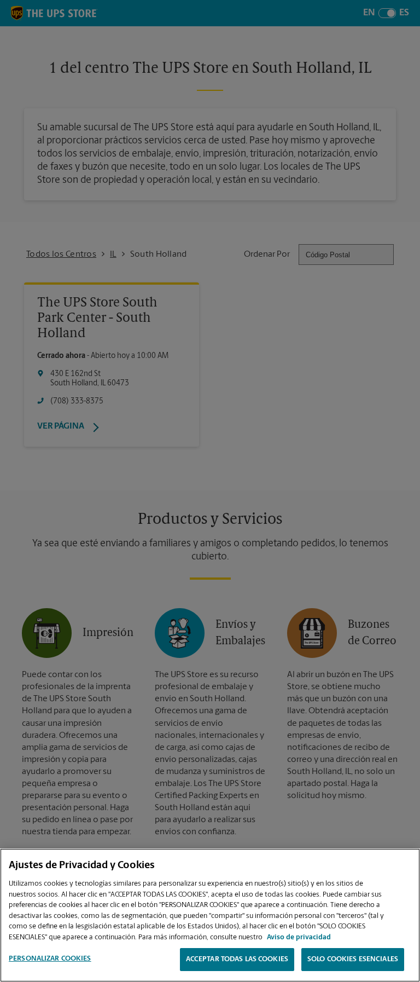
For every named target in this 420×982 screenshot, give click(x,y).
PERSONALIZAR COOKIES (50, 958)
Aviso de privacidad (299, 937)
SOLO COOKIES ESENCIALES (352, 959)
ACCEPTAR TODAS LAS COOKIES (237, 959)
